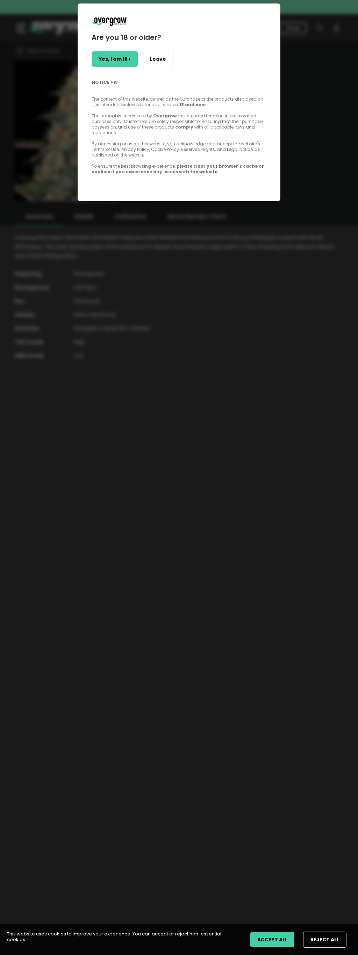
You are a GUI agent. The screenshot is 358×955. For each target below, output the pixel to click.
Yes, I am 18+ (115, 59)
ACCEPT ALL (272, 939)
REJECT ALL (324, 939)
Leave (158, 59)
